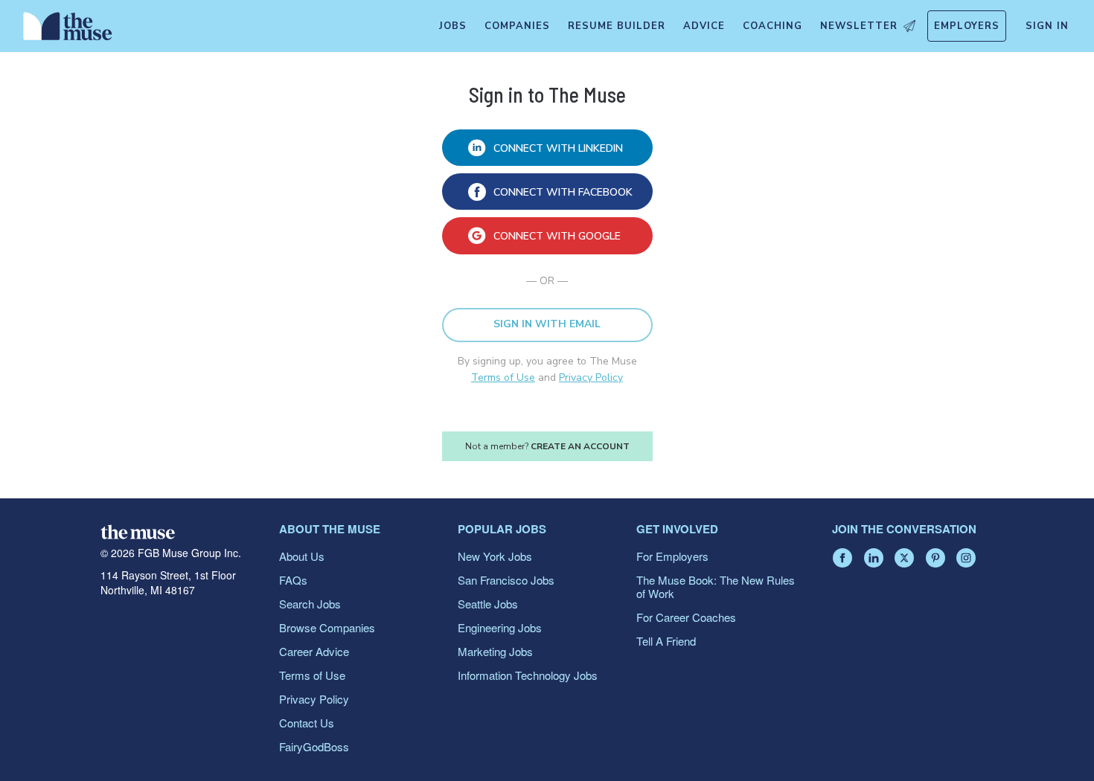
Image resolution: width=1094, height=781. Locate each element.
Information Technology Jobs (528, 675)
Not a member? (547, 446)
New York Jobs (495, 556)
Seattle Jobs (488, 603)
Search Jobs (310, 603)
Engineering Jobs (500, 627)
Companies (517, 26)
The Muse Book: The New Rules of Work (715, 586)
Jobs (453, 26)
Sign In (1047, 26)
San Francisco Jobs (506, 580)
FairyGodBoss (314, 746)
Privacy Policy (591, 377)
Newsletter (859, 26)
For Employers (672, 556)
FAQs (293, 580)
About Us (301, 556)
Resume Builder (616, 26)
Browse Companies (327, 627)
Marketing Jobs (495, 651)
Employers (966, 26)
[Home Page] (67, 29)
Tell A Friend (666, 641)
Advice (704, 26)
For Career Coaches (686, 617)
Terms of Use (503, 377)
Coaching (772, 26)
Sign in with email (547, 324)
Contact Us (306, 722)
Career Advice (314, 651)
